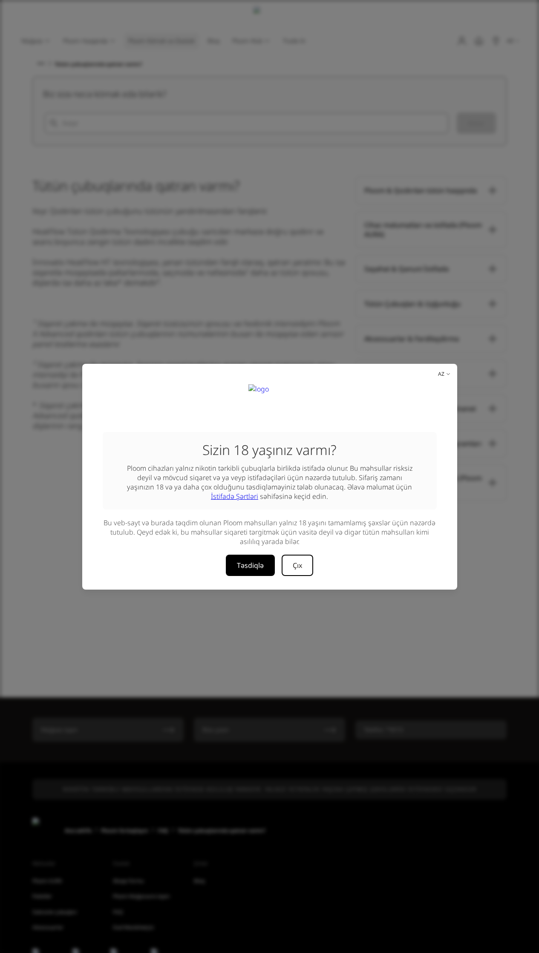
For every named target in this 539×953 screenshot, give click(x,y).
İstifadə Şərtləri (234, 496)
